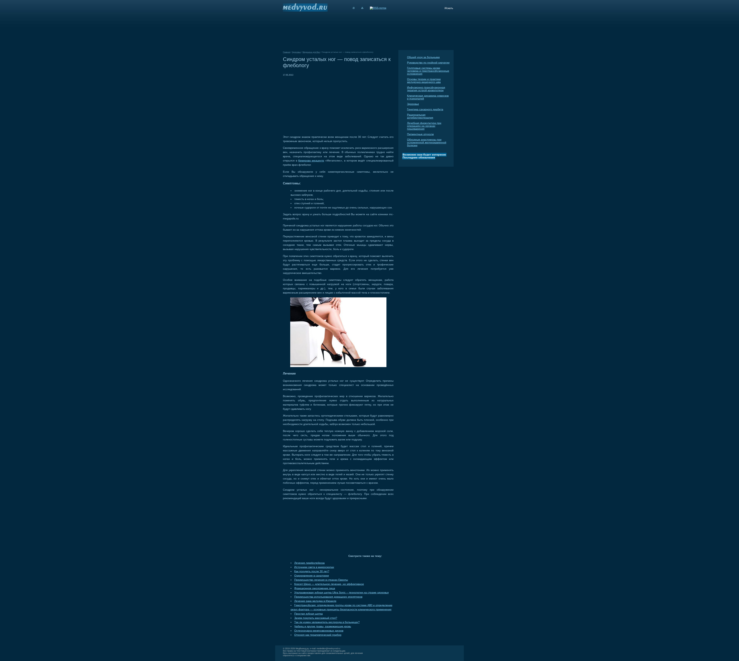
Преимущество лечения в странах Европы (321, 579)
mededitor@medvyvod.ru (328, 648)
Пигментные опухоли (420, 134)
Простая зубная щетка (308, 613)
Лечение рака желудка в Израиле (315, 601)
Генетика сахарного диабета (425, 109)
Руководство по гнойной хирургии (428, 62)
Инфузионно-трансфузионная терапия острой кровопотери (426, 89)
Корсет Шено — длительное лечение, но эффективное (329, 584)
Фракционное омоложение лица (314, 588)
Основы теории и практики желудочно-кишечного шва (424, 81)
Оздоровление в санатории (311, 575)
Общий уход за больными (423, 57)
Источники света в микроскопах (314, 567)
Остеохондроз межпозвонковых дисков (318, 630)
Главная (286, 52)
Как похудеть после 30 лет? (311, 571)
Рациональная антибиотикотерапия (420, 116)
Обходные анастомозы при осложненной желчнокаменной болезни (426, 142)
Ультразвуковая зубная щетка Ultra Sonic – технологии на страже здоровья (341, 592)
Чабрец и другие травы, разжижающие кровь (322, 626)
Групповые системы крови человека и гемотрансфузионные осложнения (428, 71)
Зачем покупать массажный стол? (315, 618)
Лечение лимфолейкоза (309, 562)
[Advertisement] (315, 104)
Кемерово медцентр (311, 160)
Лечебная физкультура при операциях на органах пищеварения (424, 126)
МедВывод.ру (302, 648)
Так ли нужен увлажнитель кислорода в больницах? (327, 622)
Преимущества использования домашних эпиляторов (328, 596)
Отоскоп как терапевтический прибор (317, 634)
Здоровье (413, 104)
